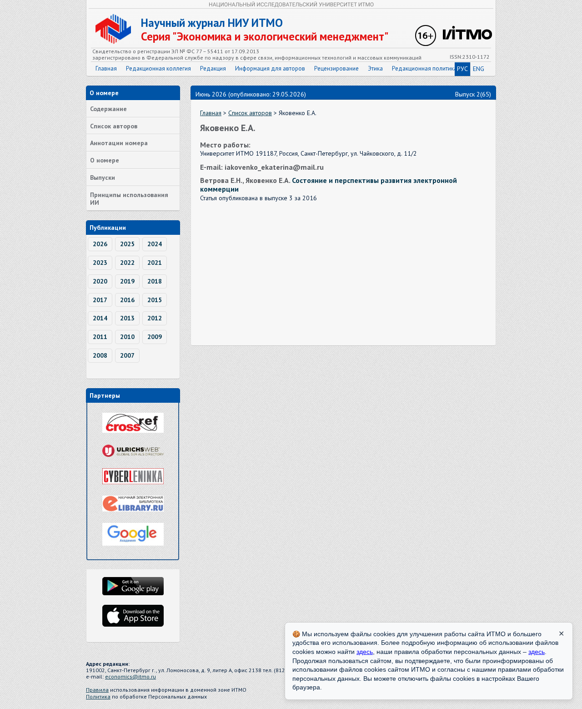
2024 (154, 244)
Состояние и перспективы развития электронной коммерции (328, 184)
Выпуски (102, 177)
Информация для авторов (270, 68)
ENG (478, 69)
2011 (100, 337)
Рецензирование (336, 68)
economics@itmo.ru (130, 676)
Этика (375, 68)
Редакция (213, 68)
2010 (127, 337)
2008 (100, 355)
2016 (127, 300)
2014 (100, 318)
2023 (100, 262)
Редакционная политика (424, 68)
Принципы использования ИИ (129, 199)
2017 (100, 300)
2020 (100, 281)
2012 (154, 318)
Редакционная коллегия (158, 68)
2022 (127, 262)
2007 (127, 355)
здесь (364, 651)
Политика (98, 696)
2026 (100, 244)
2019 (127, 281)
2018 (154, 281)
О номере (104, 160)
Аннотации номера (119, 143)
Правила (97, 689)
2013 (127, 318)
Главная (106, 68)
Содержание (108, 109)
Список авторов (113, 126)
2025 (127, 244)
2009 (154, 337)
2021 (154, 262)
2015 (154, 300)
